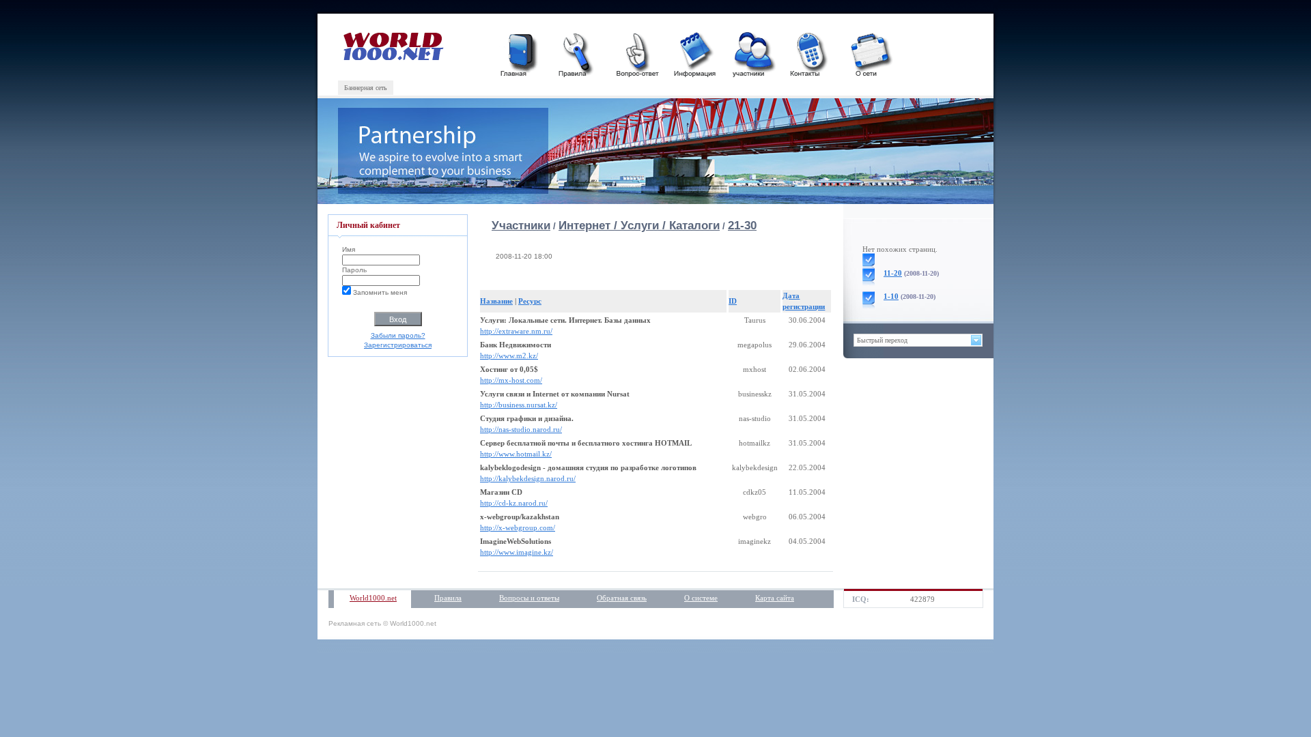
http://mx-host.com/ (511, 380)
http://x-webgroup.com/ (517, 527)
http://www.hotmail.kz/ (516, 454)
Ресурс (529, 301)
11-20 (893, 273)
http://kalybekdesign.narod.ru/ (528, 478)
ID (733, 301)
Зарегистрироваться (398, 345)
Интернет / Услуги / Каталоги (639, 225)
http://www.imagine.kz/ (516, 552)
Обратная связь (622, 598)
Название (496, 301)
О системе (701, 598)
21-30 (742, 225)
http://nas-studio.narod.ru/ (521, 429)
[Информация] (694, 52)
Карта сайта (774, 598)
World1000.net (373, 598)
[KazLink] (394, 57)
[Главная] (520, 52)
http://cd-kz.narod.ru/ (514, 503)
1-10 (891, 296)
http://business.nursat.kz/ (518, 405)
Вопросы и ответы (529, 598)
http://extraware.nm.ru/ (516, 331)
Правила (448, 598)
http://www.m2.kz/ (509, 355)
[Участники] (752, 52)
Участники (521, 225)
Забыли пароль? (398, 335)
